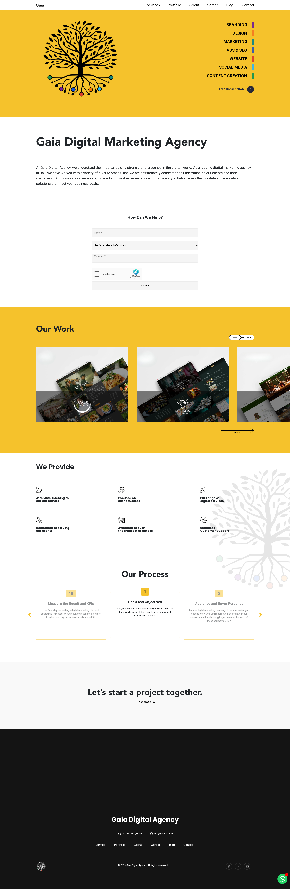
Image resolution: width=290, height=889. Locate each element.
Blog (229, 5)
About (194, 5)
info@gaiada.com (163, 833)
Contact (248, 5)
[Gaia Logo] (40, 5)
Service (100, 845)
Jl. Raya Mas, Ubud (132, 833)
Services (153, 5)
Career (212, 5)
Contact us (145, 701)
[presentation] (29, 615)
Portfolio (174, 5)
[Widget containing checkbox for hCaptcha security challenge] (117, 274)
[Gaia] (41, 866)
